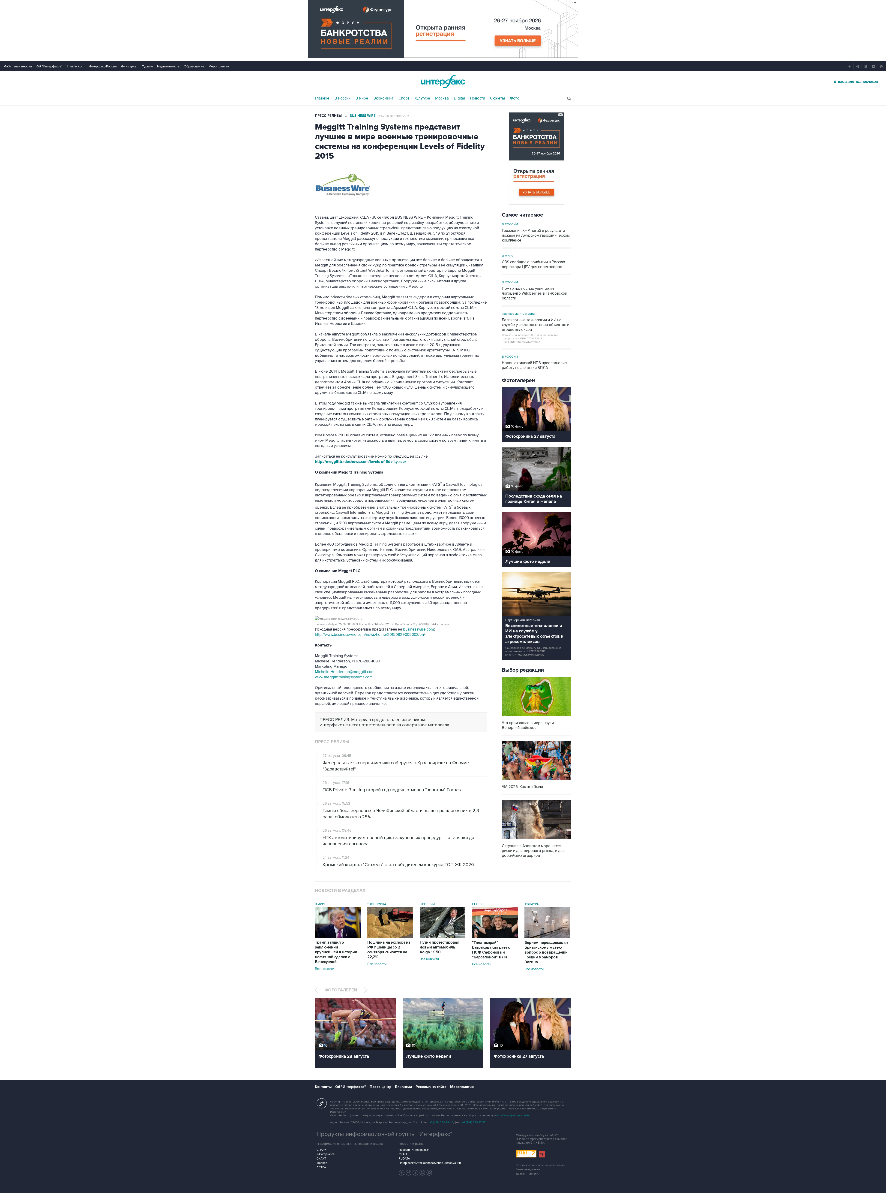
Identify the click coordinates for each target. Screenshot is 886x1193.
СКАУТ (321, 1158)
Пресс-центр (380, 1086)
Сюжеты (497, 98)
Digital (459, 98)
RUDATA (404, 1158)
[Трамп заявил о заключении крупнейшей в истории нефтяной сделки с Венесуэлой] (338, 936)
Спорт (403, 98)
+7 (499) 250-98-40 (441, 1122)
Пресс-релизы (328, 116)
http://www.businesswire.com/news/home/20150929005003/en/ (370, 634)
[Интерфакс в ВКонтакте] (416, 1173)
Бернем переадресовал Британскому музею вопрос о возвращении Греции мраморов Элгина (546, 952)
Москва (442, 98)
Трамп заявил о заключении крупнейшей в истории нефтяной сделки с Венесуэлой (336, 952)
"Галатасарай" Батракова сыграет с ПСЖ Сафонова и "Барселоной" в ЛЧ (491, 950)
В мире (362, 98)
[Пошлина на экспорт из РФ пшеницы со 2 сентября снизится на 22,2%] (390, 936)
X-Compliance (326, 1154)
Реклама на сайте (431, 1086)
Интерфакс (443, 81)
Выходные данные (528, 1169)
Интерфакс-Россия (103, 66)
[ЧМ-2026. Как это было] (536, 780)
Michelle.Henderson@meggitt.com (344, 672)
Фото (514, 98)
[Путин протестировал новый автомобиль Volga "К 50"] (442, 936)
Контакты (323, 1086)
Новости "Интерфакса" (414, 1150)
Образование (194, 66)
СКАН (403, 1154)
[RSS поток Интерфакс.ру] (422, 1173)
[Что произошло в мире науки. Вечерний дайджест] (536, 717)
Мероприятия (219, 66)
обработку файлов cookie (513, 1115)
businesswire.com (418, 629)
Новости (477, 98)
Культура (422, 98)
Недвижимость (168, 66)
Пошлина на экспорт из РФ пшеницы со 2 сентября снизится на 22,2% (388, 949)
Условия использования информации (540, 1165)
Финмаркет (129, 66)
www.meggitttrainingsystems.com (344, 677)
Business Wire (363, 116)
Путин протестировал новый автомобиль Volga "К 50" (439, 947)
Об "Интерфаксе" (49, 66)
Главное (322, 98)
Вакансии (403, 1086)
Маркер (322, 1163)
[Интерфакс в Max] (429, 1173)
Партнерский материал (519, 314)
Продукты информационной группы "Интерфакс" (384, 1134)
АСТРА (321, 1167)
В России (342, 98)
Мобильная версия (17, 66)
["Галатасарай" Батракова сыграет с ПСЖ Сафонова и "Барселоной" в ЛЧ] (495, 937)
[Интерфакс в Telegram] (409, 1173)
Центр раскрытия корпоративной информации (430, 1163)
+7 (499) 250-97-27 (473, 1122)
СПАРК (321, 1150)
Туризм (147, 66)
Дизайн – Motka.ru (527, 1174)
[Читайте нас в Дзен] (402, 1173)
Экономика (383, 98)
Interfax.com (75, 66)
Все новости (324, 969)
